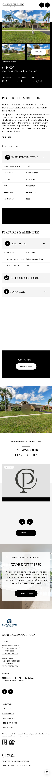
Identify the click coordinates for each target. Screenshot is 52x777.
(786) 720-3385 (8, 651)
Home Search (8, 713)
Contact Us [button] (7, 728)
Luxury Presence (21, 761)
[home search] (41, 5)
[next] (30, 522)
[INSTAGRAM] (4, 691)
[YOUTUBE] (10, 691)
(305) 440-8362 (8, 664)
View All (38, 52)
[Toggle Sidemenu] (47, 5)
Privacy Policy (25, 766)
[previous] (22, 522)
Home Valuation (9, 718)
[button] (26, 593)
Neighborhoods (9, 723)
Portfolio (6, 709)
